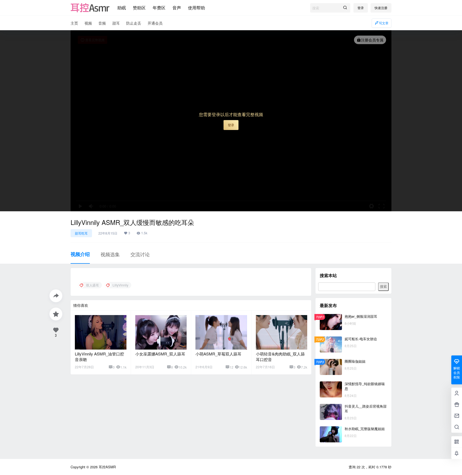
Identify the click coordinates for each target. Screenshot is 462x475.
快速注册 (381, 7)
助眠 (121, 8)
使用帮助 (196, 8)
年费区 (159, 8)
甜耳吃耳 (81, 233)
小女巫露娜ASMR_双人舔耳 (160, 354)
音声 (176, 8)
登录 (360, 7)
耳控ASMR (107, 466)
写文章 (383, 23)
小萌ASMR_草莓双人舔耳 (218, 354)
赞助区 (139, 8)
